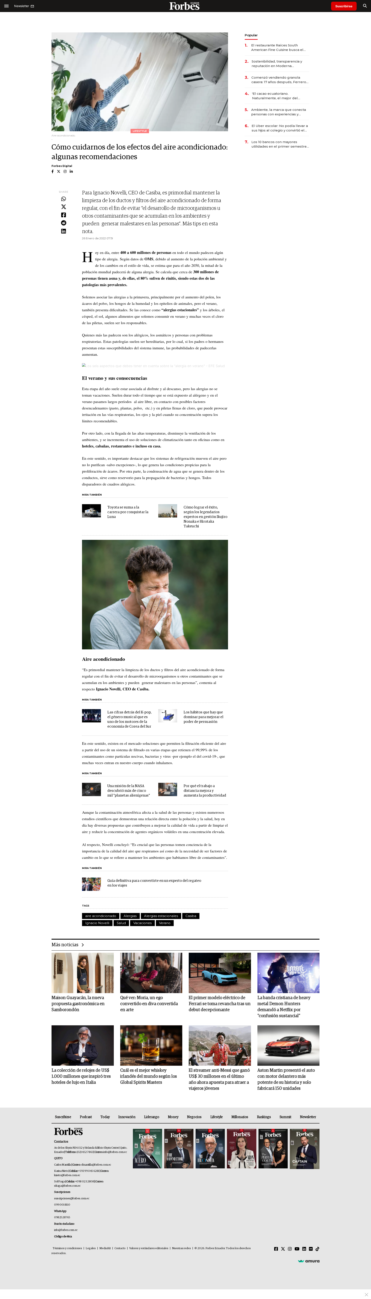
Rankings (264, 1117)
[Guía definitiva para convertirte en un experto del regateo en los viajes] (91, 884)
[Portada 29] (210, 1149)
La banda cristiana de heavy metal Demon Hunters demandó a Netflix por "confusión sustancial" (283, 1007)
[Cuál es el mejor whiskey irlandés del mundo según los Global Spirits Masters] (151, 1045)
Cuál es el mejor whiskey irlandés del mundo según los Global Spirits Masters (148, 1076)
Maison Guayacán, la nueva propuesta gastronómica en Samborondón (78, 1004)
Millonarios (239, 1117)
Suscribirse (343, 6)
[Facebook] (64, 215)
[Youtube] (297, 1249)
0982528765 (62, 1217)
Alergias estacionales (161, 916)
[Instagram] (290, 1249)
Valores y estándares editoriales (148, 1248)
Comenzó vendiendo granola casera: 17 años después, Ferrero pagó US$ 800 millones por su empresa (278, 79)
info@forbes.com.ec (115, 1152)
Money (173, 1117)
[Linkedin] (64, 231)
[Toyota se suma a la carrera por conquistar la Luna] (91, 510)
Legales (91, 1248)
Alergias (130, 916)
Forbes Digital (62, 166)
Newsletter (308, 1117)
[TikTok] (317, 1249)
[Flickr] (311, 1249)
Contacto (120, 1248)
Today (105, 1117)
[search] (365, 6)
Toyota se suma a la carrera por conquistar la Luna (127, 512)
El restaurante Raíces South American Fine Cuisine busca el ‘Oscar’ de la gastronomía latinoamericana (277, 47)
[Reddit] (64, 223)
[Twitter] (64, 207)
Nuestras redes (181, 1248)
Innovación (126, 1117)
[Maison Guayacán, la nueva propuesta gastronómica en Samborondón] (83, 973)
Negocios (194, 1117)
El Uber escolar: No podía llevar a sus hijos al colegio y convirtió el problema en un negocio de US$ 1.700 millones (280, 128)
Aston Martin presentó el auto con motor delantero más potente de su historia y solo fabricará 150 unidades (286, 1079)
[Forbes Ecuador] (185, 6)
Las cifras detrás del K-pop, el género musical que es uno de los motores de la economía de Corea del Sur (129, 719)
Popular (251, 35)
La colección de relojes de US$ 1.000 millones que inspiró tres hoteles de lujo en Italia (81, 1076)
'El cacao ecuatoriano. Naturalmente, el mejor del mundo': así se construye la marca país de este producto (276, 96)
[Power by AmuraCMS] (308, 1261)
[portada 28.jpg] (241, 1149)
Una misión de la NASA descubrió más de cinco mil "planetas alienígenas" (128, 790)
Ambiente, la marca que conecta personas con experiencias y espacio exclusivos (278, 112)
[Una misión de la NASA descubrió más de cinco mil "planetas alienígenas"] (91, 789)
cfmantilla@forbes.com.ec (96, 1164)
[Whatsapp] (64, 199)
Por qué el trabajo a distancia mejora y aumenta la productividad (205, 790)
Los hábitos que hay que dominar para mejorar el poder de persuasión (203, 717)
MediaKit (105, 1248)
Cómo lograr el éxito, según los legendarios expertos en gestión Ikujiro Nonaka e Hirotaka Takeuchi (205, 517)
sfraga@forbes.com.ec (67, 1186)
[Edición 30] (179, 1149)
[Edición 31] (147, 1149)
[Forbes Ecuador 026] (304, 1149)
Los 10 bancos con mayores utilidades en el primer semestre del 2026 (279, 144)
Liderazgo (151, 1117)
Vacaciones (142, 923)
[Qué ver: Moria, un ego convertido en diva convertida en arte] (151, 973)
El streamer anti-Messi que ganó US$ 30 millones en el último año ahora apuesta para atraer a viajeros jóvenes (219, 1079)
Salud (121, 923)
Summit (285, 1117)
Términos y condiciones (67, 1248)
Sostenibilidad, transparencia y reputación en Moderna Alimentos (277, 63)
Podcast (86, 1117)
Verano (164, 923)
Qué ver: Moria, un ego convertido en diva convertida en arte (149, 1004)
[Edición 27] (273, 1149)
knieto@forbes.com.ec (67, 1175)
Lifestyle (216, 1117)
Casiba (191, 916)
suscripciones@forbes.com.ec (71, 1198)
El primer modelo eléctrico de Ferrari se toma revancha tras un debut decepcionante (220, 1004)
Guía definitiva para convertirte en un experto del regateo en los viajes (154, 883)
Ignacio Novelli (97, 923)
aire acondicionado (100, 916)
